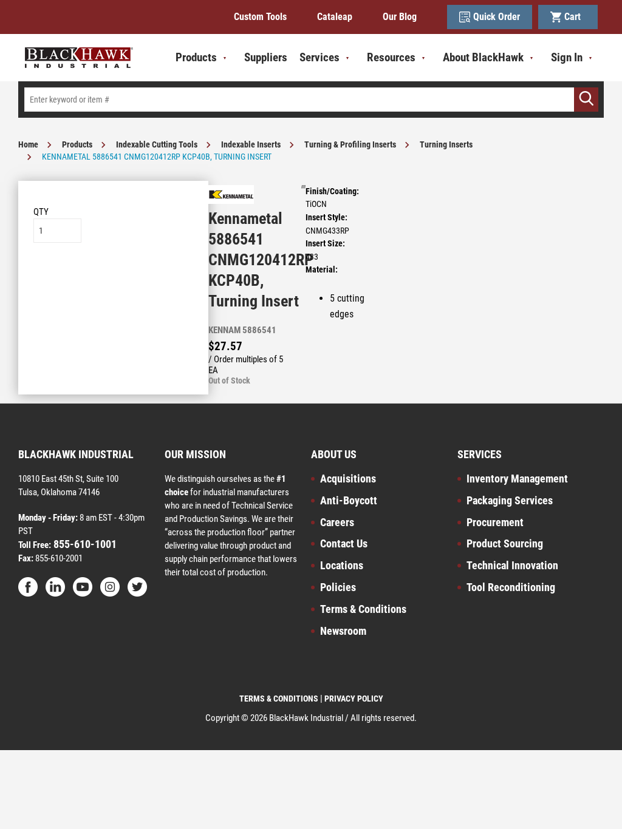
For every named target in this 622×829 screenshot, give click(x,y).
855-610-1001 (84, 544)
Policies (338, 587)
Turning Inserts (446, 144)
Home (28, 144)
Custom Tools (260, 16)
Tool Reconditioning (510, 587)
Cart (575, 16)
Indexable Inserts (251, 144)
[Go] (586, 99)
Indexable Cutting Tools (156, 144)
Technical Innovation (512, 565)
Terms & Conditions (363, 609)
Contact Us (343, 543)
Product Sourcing (504, 543)
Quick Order (496, 16)
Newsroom (343, 630)
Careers (337, 522)
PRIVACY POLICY (353, 698)
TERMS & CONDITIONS (278, 698)
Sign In (567, 57)
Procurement (495, 522)
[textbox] (311, 99)
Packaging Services (509, 500)
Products (77, 144)
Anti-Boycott (348, 500)
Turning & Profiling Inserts (350, 144)
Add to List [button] (113, 279)
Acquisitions (348, 478)
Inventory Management (517, 478)
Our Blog (400, 16)
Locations (341, 565)
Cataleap (334, 16)
